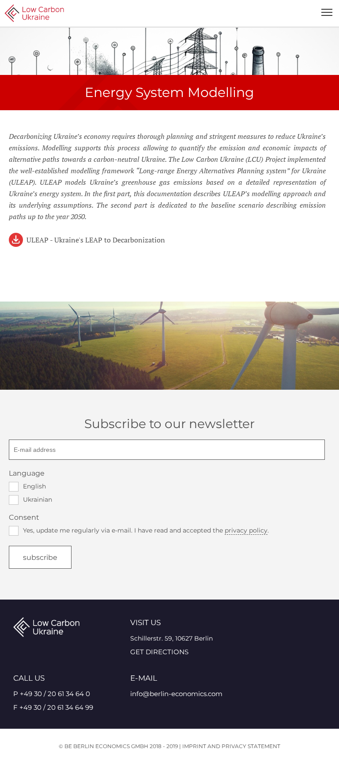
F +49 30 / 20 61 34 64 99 (53, 707)
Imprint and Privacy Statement (231, 746)
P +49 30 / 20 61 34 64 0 (51, 693)
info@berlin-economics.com (176, 693)
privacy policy (246, 530)
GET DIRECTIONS (159, 652)
